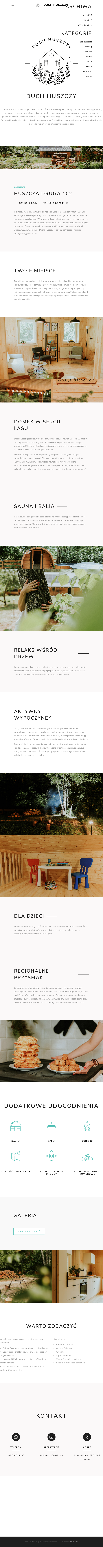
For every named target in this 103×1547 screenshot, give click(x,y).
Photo (89, 66)
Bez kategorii (86, 41)
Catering (88, 46)
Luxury (89, 61)
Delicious (87, 51)
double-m (74, 1542)
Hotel (89, 56)
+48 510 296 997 (16, 1455)
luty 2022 (87, 15)
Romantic (87, 71)
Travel (89, 76)
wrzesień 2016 (85, 25)
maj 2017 (87, 20)
